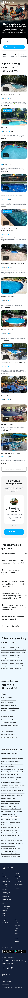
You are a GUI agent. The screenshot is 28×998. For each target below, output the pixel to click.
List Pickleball (18, 881)
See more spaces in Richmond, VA (14, 469)
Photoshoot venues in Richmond (10, 827)
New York (17, 925)
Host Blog (4, 889)
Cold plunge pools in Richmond (10, 708)
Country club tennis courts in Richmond (12, 790)
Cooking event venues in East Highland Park (13, 650)
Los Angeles (18, 923)
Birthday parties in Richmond (9, 774)
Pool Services (5, 896)
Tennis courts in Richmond (8, 722)
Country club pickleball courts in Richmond (13, 785)
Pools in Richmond (6, 697)
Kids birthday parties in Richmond (10, 817)
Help (3, 903)
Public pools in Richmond (8, 710)
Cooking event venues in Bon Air (10, 647)
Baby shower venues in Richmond (10, 761)
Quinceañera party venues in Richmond (12, 843)
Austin (16, 933)
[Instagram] (12, 967)
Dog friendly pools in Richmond (10, 804)
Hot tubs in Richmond (7, 703)
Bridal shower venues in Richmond (11, 777)
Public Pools (5, 916)
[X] (8, 967)
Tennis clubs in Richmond (8, 851)
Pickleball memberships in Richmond (11, 833)
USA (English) (6, 975)
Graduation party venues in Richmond (11, 811)
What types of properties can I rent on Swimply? (12, 618)
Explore (4, 913)
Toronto (17, 941)
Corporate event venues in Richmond (11, 782)
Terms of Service (6, 981)
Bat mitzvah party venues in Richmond (12, 772)
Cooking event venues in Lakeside (10, 655)
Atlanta (17, 931)
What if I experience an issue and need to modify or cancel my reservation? (12, 583)
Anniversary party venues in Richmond (12, 758)
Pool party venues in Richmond (10, 835)
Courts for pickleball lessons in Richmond (12, 793)
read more (6, 105)
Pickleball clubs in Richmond (9, 830)
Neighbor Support (6, 923)
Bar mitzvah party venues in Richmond (12, 769)
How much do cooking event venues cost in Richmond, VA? (12, 561)
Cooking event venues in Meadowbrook (12, 663)
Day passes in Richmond (8, 798)
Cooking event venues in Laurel (10, 658)
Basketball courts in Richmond (9, 725)
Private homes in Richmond (9, 737)
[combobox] (14, 42)
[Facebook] (3, 967)
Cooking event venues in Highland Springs (13, 652)
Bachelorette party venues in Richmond (12, 764)
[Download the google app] (20, 951)
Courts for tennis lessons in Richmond (11, 796)
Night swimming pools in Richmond (11, 822)
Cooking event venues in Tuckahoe (11, 668)
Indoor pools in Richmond (8, 700)
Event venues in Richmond (8, 806)
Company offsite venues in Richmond (11, 780)
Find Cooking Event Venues (15, 47)
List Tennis (17, 879)
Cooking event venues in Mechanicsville (12, 666)
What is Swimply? (8, 553)
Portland (17, 928)
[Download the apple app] (8, 951)
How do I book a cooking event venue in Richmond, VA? (11, 572)
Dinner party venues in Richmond (10, 801)
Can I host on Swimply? (10, 626)
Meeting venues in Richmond (9, 819)
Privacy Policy (5, 984)
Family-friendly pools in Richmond (11, 809)
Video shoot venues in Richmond (10, 856)
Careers (4, 876)
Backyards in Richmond (8, 734)
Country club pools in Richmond (10, 788)
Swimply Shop (6, 879)
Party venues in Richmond (8, 825)
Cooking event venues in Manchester (11, 660)
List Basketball (18, 884)
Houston (17, 936)
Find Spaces (15, 532)
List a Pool (17, 876)
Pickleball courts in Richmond (9, 720)
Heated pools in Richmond (8, 705)
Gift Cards (4, 884)
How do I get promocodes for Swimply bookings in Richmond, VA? (12, 607)
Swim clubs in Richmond (8, 846)
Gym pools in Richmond (8, 814)
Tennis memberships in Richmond (10, 854)
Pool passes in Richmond (8, 838)
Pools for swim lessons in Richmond (11, 841)
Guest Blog (5, 887)
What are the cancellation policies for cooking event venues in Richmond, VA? (11, 595)
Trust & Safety (6, 906)
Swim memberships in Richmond (10, 849)
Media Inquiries (6, 881)
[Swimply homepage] (14, 2)
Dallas (16, 939)
